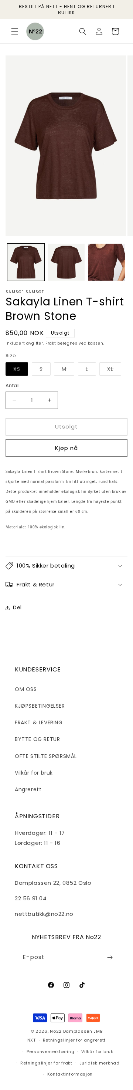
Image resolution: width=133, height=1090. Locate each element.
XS (20, 370)
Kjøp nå (66, 448)
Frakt (50, 343)
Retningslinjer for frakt (46, 1063)
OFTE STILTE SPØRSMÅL (46, 756)
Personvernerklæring (50, 1052)
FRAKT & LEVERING (39, 722)
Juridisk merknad (99, 1063)
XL (114, 370)
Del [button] (17, 607)
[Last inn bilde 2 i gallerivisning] (66, 262)
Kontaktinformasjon (70, 1074)
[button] (15, 31)
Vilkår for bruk (34, 772)
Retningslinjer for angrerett (74, 1040)
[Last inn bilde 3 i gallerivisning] (106, 262)
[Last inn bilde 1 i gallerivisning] (25, 262)
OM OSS (26, 689)
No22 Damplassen (71, 1031)
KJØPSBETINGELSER (40, 706)
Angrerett (28, 789)
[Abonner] (110, 957)
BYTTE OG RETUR (37, 739)
